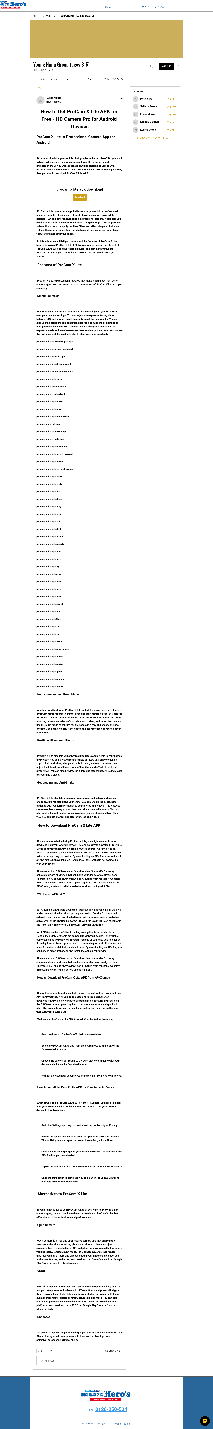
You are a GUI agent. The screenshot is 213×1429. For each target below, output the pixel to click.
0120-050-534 (111, 1409)
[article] (79, 731)
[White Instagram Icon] (206, 7)
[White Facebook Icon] (202, 7)
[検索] (151, 66)
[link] (48, 78)
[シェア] (121, 98)
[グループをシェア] (178, 66)
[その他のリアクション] (49, 1351)
